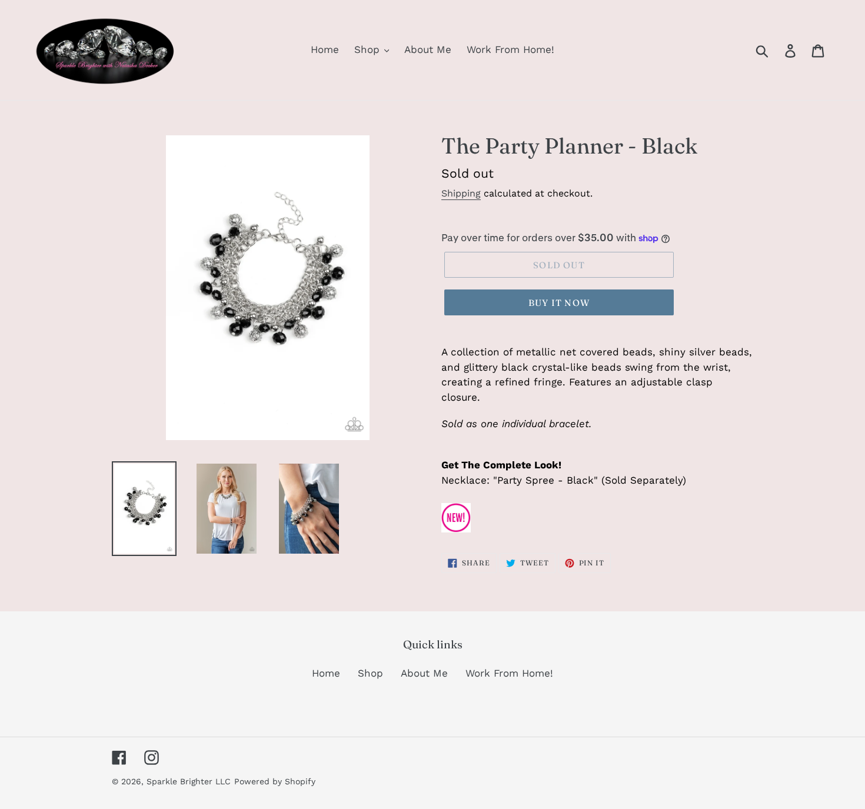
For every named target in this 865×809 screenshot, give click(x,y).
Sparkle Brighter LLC (189, 781)
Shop (370, 673)
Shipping (461, 193)
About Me (424, 673)
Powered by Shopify (274, 781)
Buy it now (559, 302)
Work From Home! (509, 673)
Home (326, 673)
